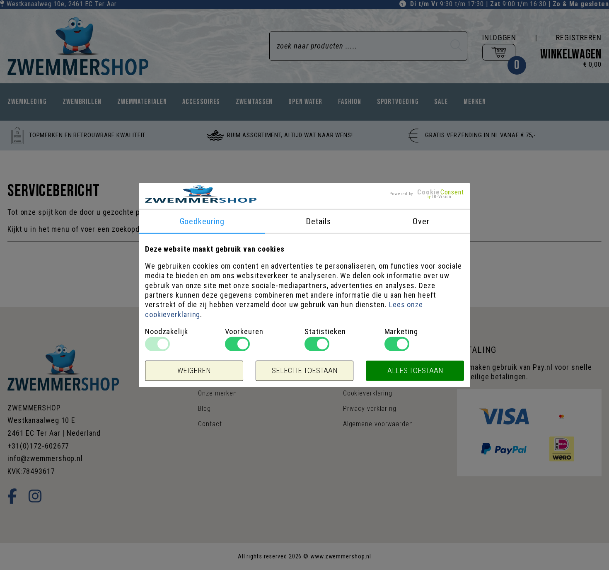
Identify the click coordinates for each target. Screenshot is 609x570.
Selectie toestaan (304, 370)
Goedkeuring (202, 221)
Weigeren (193, 370)
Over (421, 221)
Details (318, 221)
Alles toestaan (415, 370)
